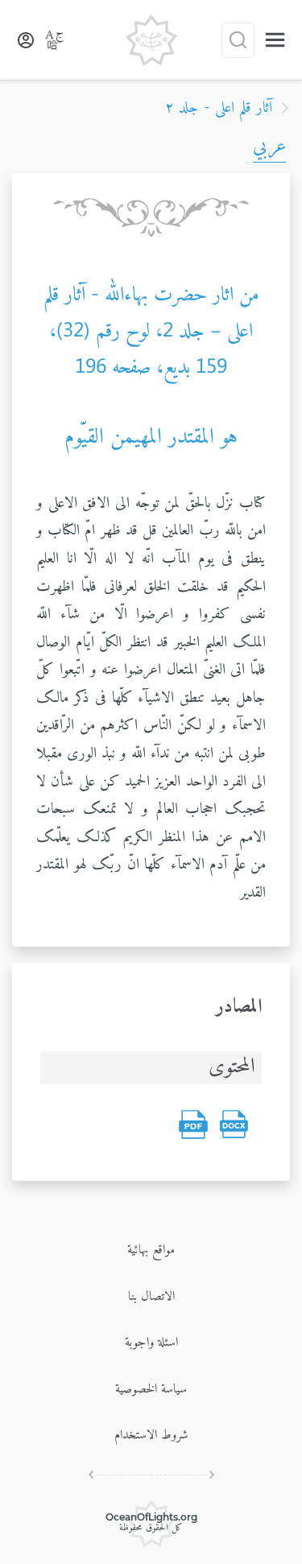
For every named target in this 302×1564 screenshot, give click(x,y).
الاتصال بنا (151, 1296)
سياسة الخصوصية (151, 1389)
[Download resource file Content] (233, 1124)
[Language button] (55, 40)
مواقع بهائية (151, 1250)
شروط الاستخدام (151, 1435)
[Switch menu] (275, 40)
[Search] (237, 40)
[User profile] (26, 40)
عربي (269, 146)
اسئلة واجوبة (151, 1342)
